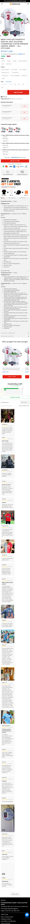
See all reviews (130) (15, 386)
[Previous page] (1, 22)
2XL (15, 84)
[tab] (0, 35)
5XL (2, 87)
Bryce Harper (5, 69)
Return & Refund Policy (7, 917)
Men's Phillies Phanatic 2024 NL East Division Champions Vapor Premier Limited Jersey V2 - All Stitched (11, 369)
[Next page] (29, 22)
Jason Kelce (5, 75)
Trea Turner (22, 69)
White (3, 61)
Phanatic (24, 75)
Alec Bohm (14, 69)
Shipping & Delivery (6, 919)
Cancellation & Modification (8, 921)
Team (3, 78)
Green (8, 61)
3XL (19, 84)
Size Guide (8, 81)
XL (11, 84)
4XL (23, 84)
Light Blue (9, 64)
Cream (14, 61)
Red (3, 64)
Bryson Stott (5, 72)
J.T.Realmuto (15, 72)
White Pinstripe (23, 61)
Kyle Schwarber (15, 75)
